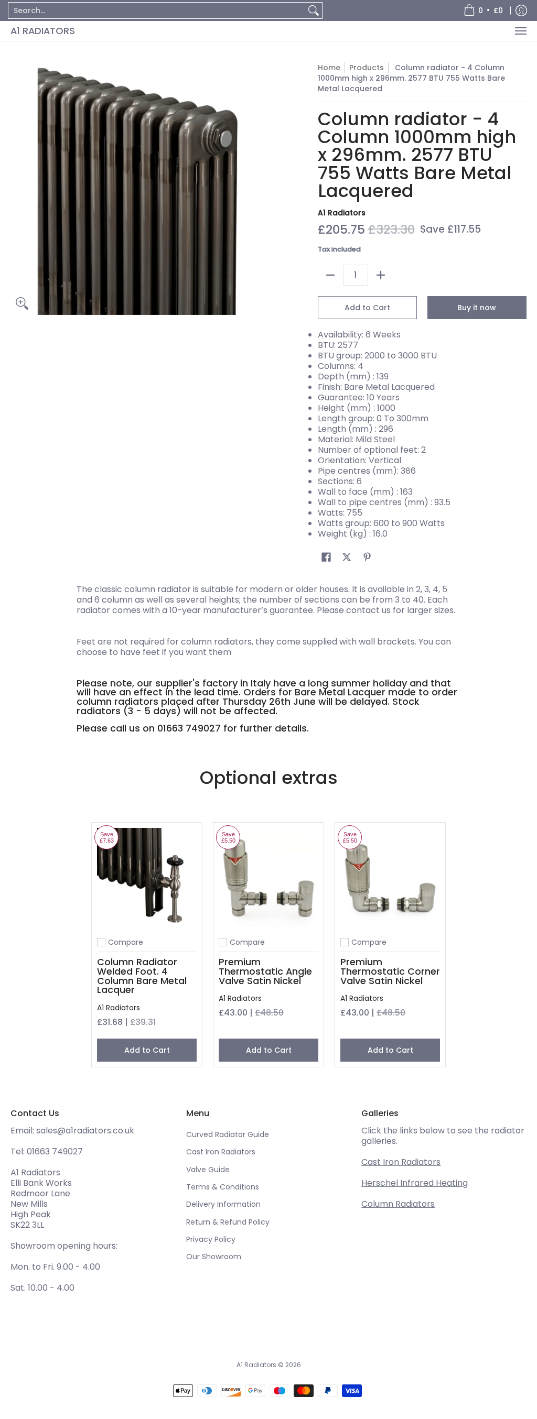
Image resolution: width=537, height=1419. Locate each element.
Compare (125, 942)
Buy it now (476, 307)
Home (329, 67)
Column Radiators (398, 1204)
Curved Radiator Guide (227, 1134)
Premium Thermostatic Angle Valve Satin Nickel (265, 971)
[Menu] (520, 31)
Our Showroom (213, 1256)
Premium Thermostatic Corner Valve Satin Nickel (390, 971)
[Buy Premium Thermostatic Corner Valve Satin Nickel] (390, 877)
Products (366, 67)
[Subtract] (330, 275)
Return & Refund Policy (228, 1222)
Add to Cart (367, 307)
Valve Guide (208, 1169)
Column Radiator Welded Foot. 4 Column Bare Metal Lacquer (142, 975)
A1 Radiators (42, 30)
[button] (326, 557)
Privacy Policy (210, 1239)
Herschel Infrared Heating (414, 1183)
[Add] (380, 275)
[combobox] (156, 10)
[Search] (313, 10)
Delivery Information (223, 1204)
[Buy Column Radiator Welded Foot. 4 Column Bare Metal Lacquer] (147, 877)
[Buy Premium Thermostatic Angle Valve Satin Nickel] (268, 877)
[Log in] (521, 10)
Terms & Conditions (222, 1187)
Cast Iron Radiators (220, 1152)
